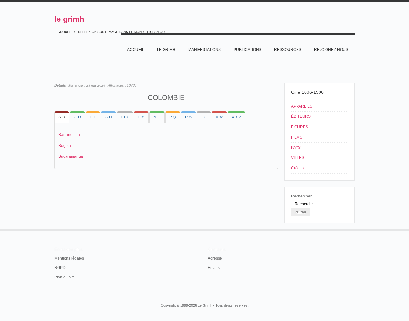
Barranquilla (69, 134)
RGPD (60, 267)
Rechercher (301, 196)
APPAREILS (301, 106)
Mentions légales (69, 258)
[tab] (61, 117)
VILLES (297, 158)
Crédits (297, 168)
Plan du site (64, 277)
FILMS (296, 137)
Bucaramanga (70, 156)
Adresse (215, 258)
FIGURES (299, 127)
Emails (214, 267)
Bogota (64, 145)
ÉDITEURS (301, 116)
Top (354, 229)
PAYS (296, 147)
